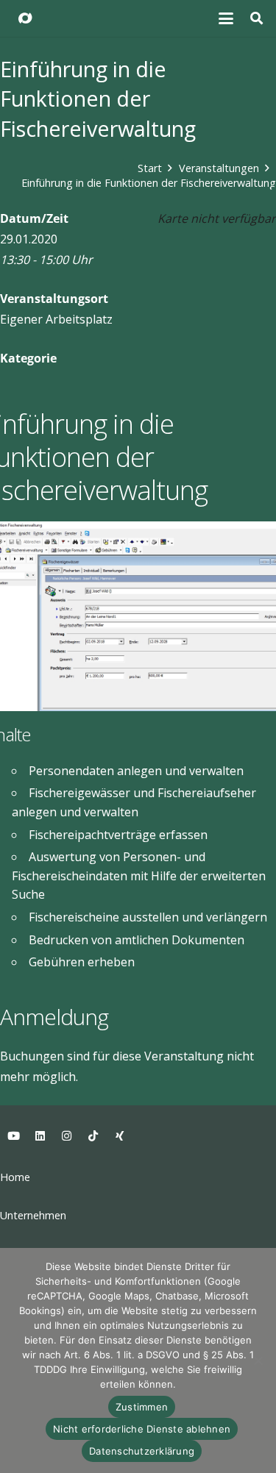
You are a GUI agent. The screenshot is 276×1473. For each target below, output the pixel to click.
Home (15, 1177)
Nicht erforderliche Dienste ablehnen (141, 1429)
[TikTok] (92, 1136)
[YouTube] (13, 1136)
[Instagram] (66, 1136)
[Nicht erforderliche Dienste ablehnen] (257, 1360)
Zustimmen (142, 1407)
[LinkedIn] (39, 1136)
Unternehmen (33, 1215)
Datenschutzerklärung (141, 1451)
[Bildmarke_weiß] (25, 18)
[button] (227, 18)
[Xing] (119, 1136)
